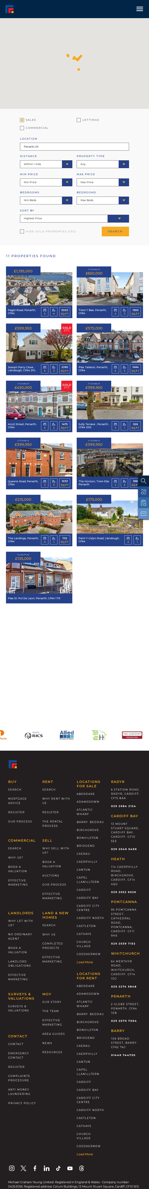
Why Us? (15, 857)
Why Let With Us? (20, 923)
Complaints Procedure (19, 1078)
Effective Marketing (18, 882)
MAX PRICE (86, 178)
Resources (52, 1052)
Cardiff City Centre (88, 908)
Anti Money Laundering (19, 1092)
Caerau (83, 853)
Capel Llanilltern (88, 880)
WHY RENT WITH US (56, 801)
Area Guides (53, 1034)
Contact (15, 1044)
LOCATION (28, 138)
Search (15, 789)
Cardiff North (90, 918)
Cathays (84, 934)
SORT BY (31, 214)
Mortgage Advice (17, 801)
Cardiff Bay (88, 898)
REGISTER (16, 1067)
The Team (50, 1011)
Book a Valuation (51, 864)
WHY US (49, 934)
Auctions (50, 875)
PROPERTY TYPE (91, 160)
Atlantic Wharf (85, 812)
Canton (83, 869)
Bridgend (86, 845)
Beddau (97, 822)
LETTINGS (90, 120)
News (47, 1043)
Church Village (84, 944)
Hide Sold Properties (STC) (51, 231)
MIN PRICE (29, 178)
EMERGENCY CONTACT (18, 1055)
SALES (31, 120)
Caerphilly (87, 861)
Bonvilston (87, 838)
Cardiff (84, 890)
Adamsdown (88, 801)
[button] (68, 56)
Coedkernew (89, 954)
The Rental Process (52, 824)
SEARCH (115, 231)
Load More (85, 962)
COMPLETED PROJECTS (52, 946)
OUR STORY (51, 1002)
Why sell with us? (55, 850)
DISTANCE (30, 160)
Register (16, 812)
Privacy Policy (22, 1103)
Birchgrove (88, 830)
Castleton (86, 926)
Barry (82, 822)
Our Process (20, 821)
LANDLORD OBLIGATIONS (19, 964)
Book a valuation (17, 869)
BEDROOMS (29, 196)
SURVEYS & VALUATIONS (18, 1008)
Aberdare (86, 794)
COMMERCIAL (37, 127)
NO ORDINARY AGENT (20, 936)
